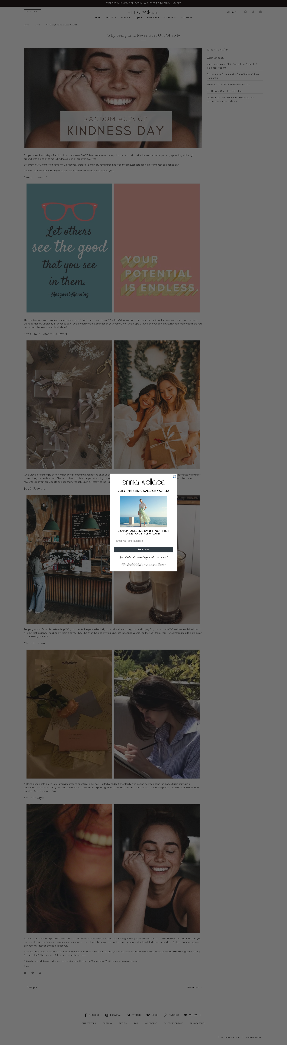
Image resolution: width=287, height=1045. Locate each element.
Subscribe (143, 549)
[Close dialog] (174, 476)
